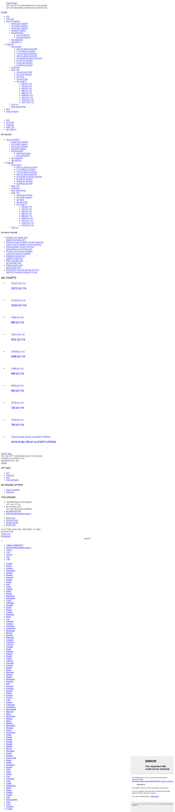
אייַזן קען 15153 (28, 100)
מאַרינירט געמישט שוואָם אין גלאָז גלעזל (21, 272)
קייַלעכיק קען (21, 81)
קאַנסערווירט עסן (13, 21)
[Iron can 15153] (18, 300)
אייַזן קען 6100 (27, 95)
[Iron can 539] (17, 420)
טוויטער (9, 554)
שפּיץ (8, 559)
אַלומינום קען (16, 47)
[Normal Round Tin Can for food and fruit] (31, 437)
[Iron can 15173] (18, 283)
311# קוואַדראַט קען (24, 72)
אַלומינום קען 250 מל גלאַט (26, 49)
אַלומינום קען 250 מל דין (25, 51)
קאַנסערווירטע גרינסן (19, 26)
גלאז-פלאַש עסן (17, 33)
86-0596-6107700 (13, 511)
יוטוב (8, 557)
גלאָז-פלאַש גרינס (22, 35)
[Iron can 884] (17, 317)
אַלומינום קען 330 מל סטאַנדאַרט (29, 58)
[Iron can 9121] (18, 334)
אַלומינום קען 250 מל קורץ (26, 53)
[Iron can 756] (17, 402)
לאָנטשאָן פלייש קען (24, 74)
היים (8, 16)
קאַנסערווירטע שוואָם (19, 23)
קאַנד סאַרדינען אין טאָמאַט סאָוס (19, 249)
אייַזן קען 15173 (28, 102)
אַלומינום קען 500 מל (24, 65)
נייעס (8, 109)
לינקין (8, 552)
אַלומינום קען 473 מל (24, 63)
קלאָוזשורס (15, 67)
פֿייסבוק (9, 550)
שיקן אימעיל (6, 534)
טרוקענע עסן (16, 42)
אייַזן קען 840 (27, 90)
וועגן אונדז (10, 19)
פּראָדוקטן (10, 122)
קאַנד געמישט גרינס (13, 263)
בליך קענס (15, 70)
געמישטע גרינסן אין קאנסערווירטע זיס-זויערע (23, 244)
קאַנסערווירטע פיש (18, 30)
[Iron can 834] (17, 385)
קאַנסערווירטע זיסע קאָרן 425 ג (18, 254)
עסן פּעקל (10, 44)
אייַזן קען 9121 (27, 97)
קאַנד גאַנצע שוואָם (13, 267)
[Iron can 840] (17, 368)
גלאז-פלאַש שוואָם (23, 37)
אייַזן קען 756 (27, 86)
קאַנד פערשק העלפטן (14, 258)
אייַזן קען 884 (27, 93)
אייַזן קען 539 (27, 84)
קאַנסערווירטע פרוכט (19, 28)
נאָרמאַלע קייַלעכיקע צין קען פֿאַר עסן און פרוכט (33, 441)
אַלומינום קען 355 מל (24, 60)
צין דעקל (14, 104)
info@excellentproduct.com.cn (18, 513)
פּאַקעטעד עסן (17, 40)
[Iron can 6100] (18, 351)
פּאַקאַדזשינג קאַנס (18, 107)
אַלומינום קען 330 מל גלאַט (26, 56)
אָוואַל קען (20, 77)
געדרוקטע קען (22, 79)
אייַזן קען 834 (27, 88)
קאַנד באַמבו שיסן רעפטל (16, 240)
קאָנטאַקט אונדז (12, 111)
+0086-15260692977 (14, 545)
